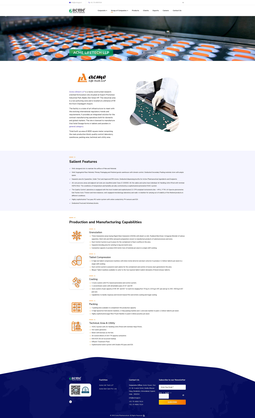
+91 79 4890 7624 (136, 401)
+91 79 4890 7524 (136, 404)
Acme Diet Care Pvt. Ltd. (108, 389)
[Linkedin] (70, 401)
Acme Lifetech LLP (77, 92)
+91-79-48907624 (96, 2)
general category (76, 126)
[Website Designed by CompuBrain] (144, 415)
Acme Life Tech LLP (106, 385)
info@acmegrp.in (76, 2)
